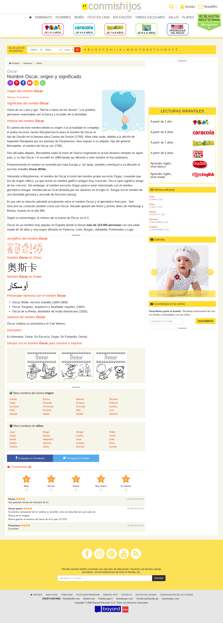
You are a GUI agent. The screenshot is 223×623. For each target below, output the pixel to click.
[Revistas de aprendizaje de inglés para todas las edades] (178, 29)
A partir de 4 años (161, 132)
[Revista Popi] (203, 122)
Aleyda (13, 413)
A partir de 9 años (161, 152)
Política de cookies (146, 595)
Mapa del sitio (110, 595)
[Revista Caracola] (203, 133)
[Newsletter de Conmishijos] (36, 82)
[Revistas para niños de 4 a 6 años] (84, 29)
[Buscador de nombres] (77, 49)
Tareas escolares (150, 17)
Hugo (13, 402)
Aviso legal (52, 595)
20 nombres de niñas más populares (182, 293)
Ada (78, 410)
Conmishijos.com (170, 599)
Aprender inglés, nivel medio (161, 175)
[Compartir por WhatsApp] (43, 82)
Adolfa (79, 413)
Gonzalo (80, 406)
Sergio (79, 432)
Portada (15, 63)
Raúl (12, 410)
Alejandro (48, 439)
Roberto (113, 402)
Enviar (158, 578)
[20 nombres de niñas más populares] (182, 271)
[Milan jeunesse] (125, 609)
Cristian (80, 443)
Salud (173, 17)
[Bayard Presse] (108, 609)
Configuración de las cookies (176, 595)
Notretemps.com (124, 599)
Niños (39, 63)
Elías (112, 443)
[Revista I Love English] (203, 175)
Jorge (13, 435)
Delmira (113, 413)
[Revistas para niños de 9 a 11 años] (146, 29)
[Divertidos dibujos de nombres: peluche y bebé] (110, 365)
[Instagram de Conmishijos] (10, 82)
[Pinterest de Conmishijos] (16, 82)
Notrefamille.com (71, 599)
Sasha (13, 443)
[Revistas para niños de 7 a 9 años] (115, 29)
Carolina (14, 406)
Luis (111, 410)
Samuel (47, 443)
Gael (111, 439)
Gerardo (47, 402)
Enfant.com (89, 599)
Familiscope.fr (105, 599)
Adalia (46, 413)
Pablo (112, 432)
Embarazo (43, 17)
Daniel (46, 435)
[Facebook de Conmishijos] (23, 82)
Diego (46, 432)
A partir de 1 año (161, 121)
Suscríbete (205, 321)
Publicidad (67, 595)
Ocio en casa (98, 17)
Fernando (48, 406)
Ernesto (47, 410)
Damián (80, 446)
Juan (12, 432)
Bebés (79, 17)
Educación (122, 17)
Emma (46, 399)
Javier (112, 435)
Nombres (63, 17)
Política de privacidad (88, 595)
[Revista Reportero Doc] (203, 154)
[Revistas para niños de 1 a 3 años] (53, 29)
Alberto (80, 399)
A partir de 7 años (161, 142)
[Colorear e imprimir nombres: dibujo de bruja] (76, 365)
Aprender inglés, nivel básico (161, 165)
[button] (154, 272)
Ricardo (113, 399)
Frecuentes (23, 97)
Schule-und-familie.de (147, 599)
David (13, 439)
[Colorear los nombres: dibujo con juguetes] (41, 365)
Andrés (13, 446)
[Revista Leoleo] (203, 143)
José (78, 439)
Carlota (113, 406)
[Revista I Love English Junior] (203, 164)
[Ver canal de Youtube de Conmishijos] (29, 82)
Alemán (11, 97)
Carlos (13, 399)
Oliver (46, 446)
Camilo (113, 446)
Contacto (126, 595)
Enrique (80, 402)
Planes (188, 17)
